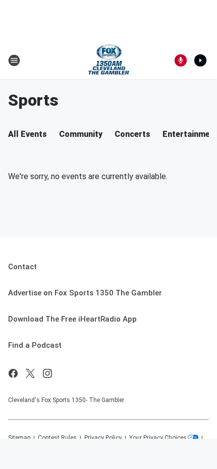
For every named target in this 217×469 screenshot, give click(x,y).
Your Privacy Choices (158, 437)
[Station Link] (108, 60)
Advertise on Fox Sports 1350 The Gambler (85, 292)
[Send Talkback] (181, 60)
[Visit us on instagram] (47, 373)
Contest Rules (57, 437)
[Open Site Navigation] (14, 60)
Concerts (132, 134)
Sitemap (19, 437)
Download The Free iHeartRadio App (72, 319)
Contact (22, 266)
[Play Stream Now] (200, 60)
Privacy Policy (103, 437)
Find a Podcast (35, 345)
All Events (27, 134)
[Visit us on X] (30, 373)
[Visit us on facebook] (13, 373)
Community (80, 134)
